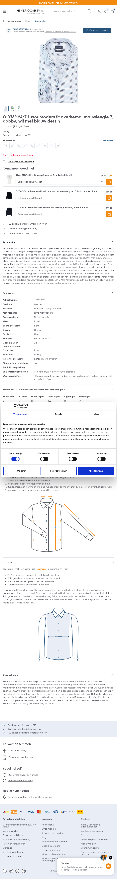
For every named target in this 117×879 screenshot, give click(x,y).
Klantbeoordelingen (13, 852)
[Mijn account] (97, 11)
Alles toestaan (96, 471)
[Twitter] (11, 871)
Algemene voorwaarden (54, 841)
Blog (44, 837)
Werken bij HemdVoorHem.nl (96, 839)
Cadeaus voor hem (13, 856)
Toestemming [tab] (20, 414)
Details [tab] (58, 414)
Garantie (7, 847)
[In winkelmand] (109, 182)
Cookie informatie (51, 846)
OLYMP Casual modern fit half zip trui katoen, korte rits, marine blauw (52, 207)
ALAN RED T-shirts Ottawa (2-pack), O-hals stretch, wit (44, 175)
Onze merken (49, 828)
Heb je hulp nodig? (16, 790)
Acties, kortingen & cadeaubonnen (90, 825)
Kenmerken (9, 293)
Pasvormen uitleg (17, 750)
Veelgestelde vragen (92, 831)
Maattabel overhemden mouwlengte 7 (54, 859)
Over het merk (10, 675)
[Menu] (5, 11)
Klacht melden (88, 843)
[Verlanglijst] (104, 11)
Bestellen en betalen (14, 819)
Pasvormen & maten (17, 744)
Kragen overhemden (52, 833)
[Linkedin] (17, 871)
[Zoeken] (89, 11)
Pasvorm (7, 562)
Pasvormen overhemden (21, 757)
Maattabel (108, 140)
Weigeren (21, 471)
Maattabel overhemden (54, 854)
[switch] (44, 459)
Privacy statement (51, 850)
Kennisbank (48, 824)
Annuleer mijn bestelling (20, 780)
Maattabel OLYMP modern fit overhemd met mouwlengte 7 (34, 389)
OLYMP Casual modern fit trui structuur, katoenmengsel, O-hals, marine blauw (56, 191)
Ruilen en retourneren (14, 843)
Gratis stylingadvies (90, 847)
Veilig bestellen (10, 831)
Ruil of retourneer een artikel (23, 775)
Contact (85, 819)
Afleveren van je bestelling (16, 839)
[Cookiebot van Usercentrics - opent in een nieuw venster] (15, 406)
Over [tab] (96, 414)
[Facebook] (5, 871)
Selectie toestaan (58, 471)
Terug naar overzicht (14, 21)
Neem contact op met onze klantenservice (30, 797)
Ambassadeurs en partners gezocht (95, 853)
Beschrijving (9, 242)
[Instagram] (24, 871)
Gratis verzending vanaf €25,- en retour (19, 825)
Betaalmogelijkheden (14, 835)
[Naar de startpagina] (30, 11)
